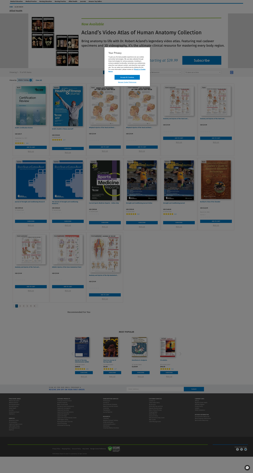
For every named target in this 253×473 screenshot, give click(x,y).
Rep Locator (152, 419)
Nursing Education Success (65, 421)
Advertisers (106, 426)
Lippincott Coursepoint (63, 408)
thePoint (11, 430)
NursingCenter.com (14, 428)
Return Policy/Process (155, 410)
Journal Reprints (107, 412)
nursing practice (60, 1)
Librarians (106, 418)
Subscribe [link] (67, 148)
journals (83, 1)
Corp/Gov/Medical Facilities (111, 428)
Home (11, 7)
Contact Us (152, 400)
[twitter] (241, 449)
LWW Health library (14, 426)
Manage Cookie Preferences (98, 448)
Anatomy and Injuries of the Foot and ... (27, 267)
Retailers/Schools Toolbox (110, 420)
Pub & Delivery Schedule (110, 404)
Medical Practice (13, 402)
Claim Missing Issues (155, 421)
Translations (106, 410)
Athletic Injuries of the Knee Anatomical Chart (66, 267)
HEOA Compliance (200, 410)
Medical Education (14, 400)
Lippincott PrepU (62, 416)
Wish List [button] (31, 151)
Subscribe (83, 372)
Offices (197, 400)
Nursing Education (14, 404)
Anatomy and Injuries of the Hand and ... (176, 119)
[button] (247, 468)
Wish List (84, 376)
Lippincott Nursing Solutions (65, 412)
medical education (16, 1)
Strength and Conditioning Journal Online (139, 203)
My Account (152, 404)
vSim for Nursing (62, 423)
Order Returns (153, 414)
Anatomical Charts (14, 412)
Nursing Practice (13, 406)
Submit (193, 389)
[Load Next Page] (37, 306)
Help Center (85, 448)
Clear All (39, 80)
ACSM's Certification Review (24, 128)
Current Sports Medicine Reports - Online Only (104, 203)
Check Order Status (154, 402)
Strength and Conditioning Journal (174, 203)
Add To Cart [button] (31, 147)
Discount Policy (153, 416)
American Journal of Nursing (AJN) (109, 361)
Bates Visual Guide (62, 404)
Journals (11, 410)
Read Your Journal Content (110, 406)
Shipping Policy (66, 448)
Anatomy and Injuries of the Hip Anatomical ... (103, 275)
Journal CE (106, 402)
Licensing (106, 408)
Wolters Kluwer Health (201, 402)
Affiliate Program (199, 404)
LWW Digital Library (62, 419)
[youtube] (245, 449)
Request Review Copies (155, 408)
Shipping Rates (153, 412)
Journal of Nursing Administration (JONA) (82, 361)
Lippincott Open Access (15, 424)
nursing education (45, 1)
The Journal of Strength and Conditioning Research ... (65, 202)
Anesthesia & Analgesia (139, 360)
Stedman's (12, 414)
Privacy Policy (199, 406)
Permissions (106, 400)
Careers (197, 408)
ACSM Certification (108, 422)
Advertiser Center (14, 420)
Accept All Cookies (127, 77)
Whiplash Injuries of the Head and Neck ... (102, 127)
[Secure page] (114, 448)
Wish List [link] (68, 152)
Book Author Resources (201, 420)
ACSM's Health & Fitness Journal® (62, 129)
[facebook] (237, 449)
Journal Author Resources (202, 416)
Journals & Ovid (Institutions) (65, 406)
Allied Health (12, 408)
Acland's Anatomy (62, 402)
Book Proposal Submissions (203, 418)
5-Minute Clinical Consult (64, 400)
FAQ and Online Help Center (157, 417)
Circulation (163, 360)
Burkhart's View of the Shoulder (210, 202)
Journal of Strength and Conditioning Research (30, 202)
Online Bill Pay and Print (156, 406)
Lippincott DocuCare (63, 410)
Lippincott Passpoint (63, 414)
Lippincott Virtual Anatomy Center (67, 417)
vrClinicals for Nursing (63, 425)
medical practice (31, 1)
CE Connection (13, 422)
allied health (73, 1)
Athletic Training (23, 80)
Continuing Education (109, 424)
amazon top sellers (95, 1)
